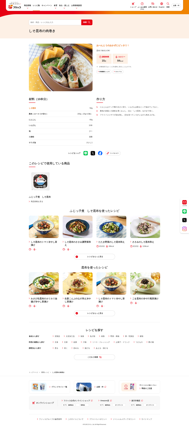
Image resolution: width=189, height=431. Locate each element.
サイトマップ (146, 419)
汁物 (84, 342)
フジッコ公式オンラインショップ (79, 401)
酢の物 (151, 342)
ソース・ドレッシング (101, 342)
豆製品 (57, 336)
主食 (56, 342)
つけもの (139, 342)
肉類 (103, 336)
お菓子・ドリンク (123, 342)
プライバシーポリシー (98, 419)
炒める (76, 348)
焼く (66, 348)
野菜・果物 (114, 336)
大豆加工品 (70, 336)
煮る (56, 348)
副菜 (75, 342)
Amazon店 (106, 401)
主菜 (66, 342)
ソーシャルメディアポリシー (124, 419)
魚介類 (92, 336)
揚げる (87, 348)
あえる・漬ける (102, 348)
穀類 (141, 336)
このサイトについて (75, 419)
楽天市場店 (137, 401)
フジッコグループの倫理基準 (50, 419)
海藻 (82, 336)
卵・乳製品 (129, 336)
